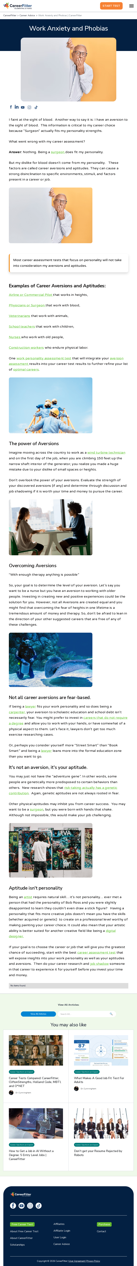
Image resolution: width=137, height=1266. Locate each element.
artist (28, 897)
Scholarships (17, 1245)
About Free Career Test (24, 1231)
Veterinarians (19, 316)
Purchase (104, 1224)
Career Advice (61, 1244)
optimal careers (26, 370)
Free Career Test (22, 1224)
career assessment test (96, 953)
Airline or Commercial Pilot (31, 295)
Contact (101, 1231)
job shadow (99, 964)
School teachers (22, 327)
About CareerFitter (21, 1238)
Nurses (15, 337)
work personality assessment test (44, 358)
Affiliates (58, 1224)
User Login (59, 1237)
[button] (131, 6)
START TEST (111, 6)
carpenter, (17, 712)
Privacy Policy (93, 1261)
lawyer (30, 707)
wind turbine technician (106, 453)
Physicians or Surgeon (27, 305)
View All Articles (38, 1014)
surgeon (58, 152)
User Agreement (77, 1261)
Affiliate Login (61, 1231)
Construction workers (26, 348)
